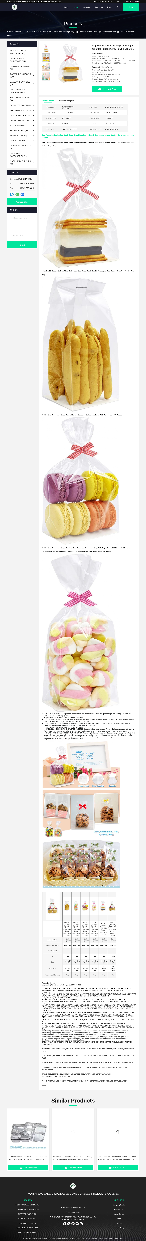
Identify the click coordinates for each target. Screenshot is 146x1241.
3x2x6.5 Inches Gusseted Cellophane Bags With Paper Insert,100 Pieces (85, 928)
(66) (20, 105)
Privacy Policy (119, 1228)
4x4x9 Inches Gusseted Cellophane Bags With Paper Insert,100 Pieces (112, 928)
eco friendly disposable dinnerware (55, 1031)
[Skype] (11, 194)
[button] (46, 79)
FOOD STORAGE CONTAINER (35, 32)
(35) (17, 141)
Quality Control (118, 1214)
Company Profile (119, 1205)
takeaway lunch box (70, 1032)
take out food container (119, 1031)
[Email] (22, 194)
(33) (20, 162)
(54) (21, 147)
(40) (18, 60)
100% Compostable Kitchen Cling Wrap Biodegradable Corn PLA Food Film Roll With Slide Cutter (116, 1158)
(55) (20, 115)
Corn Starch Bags (118, 1038)
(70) (21, 110)
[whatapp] (17, 194)
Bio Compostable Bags (51, 1040)
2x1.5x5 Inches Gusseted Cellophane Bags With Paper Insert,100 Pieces (67, 928)
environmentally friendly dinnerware (56, 1034)
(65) (18, 52)
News (119, 1219)
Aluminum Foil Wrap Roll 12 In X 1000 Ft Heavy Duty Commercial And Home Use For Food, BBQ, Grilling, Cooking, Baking (27, 1158)
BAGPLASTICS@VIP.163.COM (107, 2)
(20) (18, 154)
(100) (20, 120)
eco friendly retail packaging (81, 1034)
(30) (20, 83)
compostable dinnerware (99, 1031)
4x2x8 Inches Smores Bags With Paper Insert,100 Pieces (103, 928)
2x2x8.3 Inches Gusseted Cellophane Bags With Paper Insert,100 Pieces (76, 928)
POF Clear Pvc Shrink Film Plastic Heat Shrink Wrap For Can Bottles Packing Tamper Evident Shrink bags (72, 1158)
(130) (20, 75)
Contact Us (99, 7)
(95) (17, 91)
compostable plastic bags (79, 1036)
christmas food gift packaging (117, 1036)
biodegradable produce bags (53, 1038)
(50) (19, 130)
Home (66, 7)
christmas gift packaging (51, 1032)
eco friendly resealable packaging (55, 1036)
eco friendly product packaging (106, 1034)
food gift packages (97, 1036)
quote (131, 7)
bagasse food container (79, 1031)
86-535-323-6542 (132, 2)
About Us (86, 7)
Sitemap (119, 1223)
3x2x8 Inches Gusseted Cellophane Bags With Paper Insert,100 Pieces (94, 928)
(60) (21, 67)
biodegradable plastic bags (100, 1038)
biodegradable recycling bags (77, 1038)
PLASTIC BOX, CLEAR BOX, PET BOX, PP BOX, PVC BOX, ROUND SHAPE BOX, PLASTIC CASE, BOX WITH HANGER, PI (87, 1063)
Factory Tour (118, 1209)
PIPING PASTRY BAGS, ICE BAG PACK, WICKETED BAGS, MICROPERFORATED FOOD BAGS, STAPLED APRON (84, 1081)
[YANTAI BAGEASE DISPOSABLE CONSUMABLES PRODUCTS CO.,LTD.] (14, 7)
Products (76, 7)
